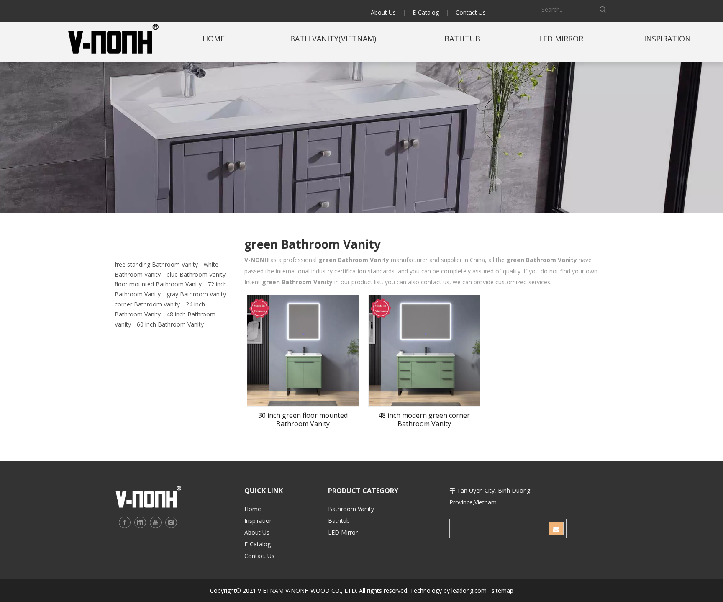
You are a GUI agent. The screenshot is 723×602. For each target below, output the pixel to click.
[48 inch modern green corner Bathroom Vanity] (424, 350)
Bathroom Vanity (351, 509)
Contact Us (471, 12)
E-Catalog (426, 12)
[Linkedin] (140, 522)
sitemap (502, 590)
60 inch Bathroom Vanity (170, 324)
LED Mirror (343, 532)
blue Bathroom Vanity (196, 274)
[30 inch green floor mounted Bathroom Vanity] (303, 350)
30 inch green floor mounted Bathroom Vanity (303, 419)
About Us (383, 12)
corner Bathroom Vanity (147, 304)
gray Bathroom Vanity (196, 294)
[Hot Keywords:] (602, 9)
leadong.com (469, 590)
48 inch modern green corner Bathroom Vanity (424, 419)
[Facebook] (125, 522)
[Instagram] (171, 522)
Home (252, 509)
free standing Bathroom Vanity (156, 264)
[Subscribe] (556, 528)
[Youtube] (156, 522)
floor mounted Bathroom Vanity (158, 284)
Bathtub (339, 521)
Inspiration (258, 521)
